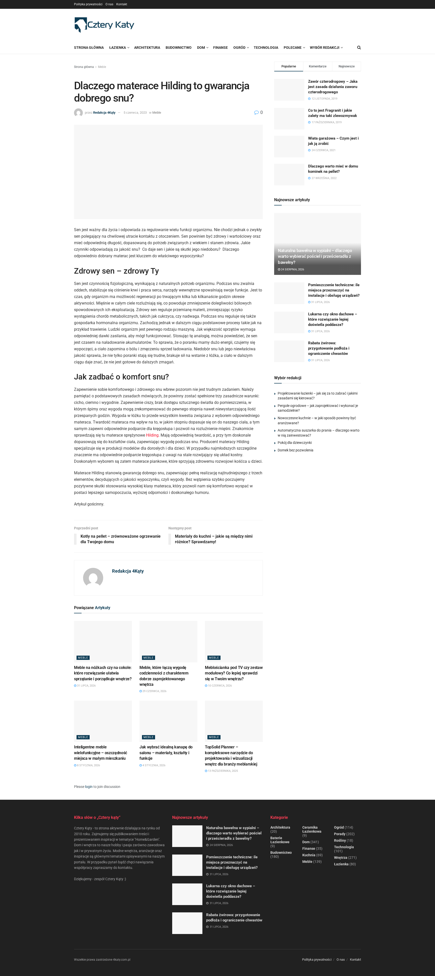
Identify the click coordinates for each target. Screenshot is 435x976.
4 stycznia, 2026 (153, 765)
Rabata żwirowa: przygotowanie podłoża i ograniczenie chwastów (328, 348)
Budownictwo (281, 853)
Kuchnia (308, 855)
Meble (102, 67)
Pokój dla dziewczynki (295, 443)
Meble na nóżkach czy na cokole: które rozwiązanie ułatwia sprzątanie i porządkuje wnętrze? (103, 673)
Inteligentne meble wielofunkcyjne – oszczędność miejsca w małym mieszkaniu (100, 753)
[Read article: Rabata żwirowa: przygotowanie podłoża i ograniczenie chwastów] (289, 351)
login (89, 787)
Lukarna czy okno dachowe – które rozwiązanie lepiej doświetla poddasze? (332, 319)
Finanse (308, 848)
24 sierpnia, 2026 (292, 269)
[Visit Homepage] (104, 25)
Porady (339, 834)
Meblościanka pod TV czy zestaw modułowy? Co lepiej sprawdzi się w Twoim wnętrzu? (234, 673)
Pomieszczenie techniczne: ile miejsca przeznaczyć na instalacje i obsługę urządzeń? (333, 290)
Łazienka (117, 48)
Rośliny (340, 840)
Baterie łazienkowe (279, 840)
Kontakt (121, 4)
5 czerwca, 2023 (135, 112)
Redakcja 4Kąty (104, 112)
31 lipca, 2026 (86, 685)
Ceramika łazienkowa (311, 829)
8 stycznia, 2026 (88, 765)
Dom (306, 842)
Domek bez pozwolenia (295, 450)
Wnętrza (340, 858)
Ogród (339, 827)
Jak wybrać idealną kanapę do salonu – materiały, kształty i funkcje (166, 753)
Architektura (280, 827)
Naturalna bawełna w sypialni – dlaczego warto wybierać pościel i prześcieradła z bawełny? (315, 256)
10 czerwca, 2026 (219, 685)
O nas (109, 4)
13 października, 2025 (222, 771)
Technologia (344, 847)
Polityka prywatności (88, 4)
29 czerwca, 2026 (154, 691)
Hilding (152, 435)
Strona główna (89, 48)
